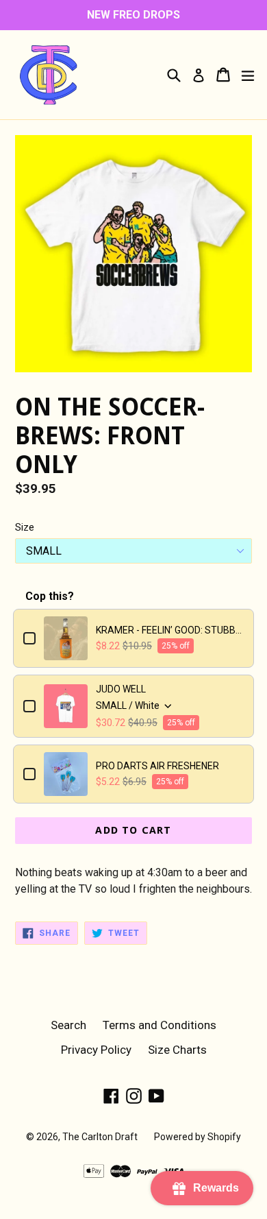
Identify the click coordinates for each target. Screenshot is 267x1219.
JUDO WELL (121, 689)
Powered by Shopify (197, 1136)
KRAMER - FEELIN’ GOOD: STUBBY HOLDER (170, 630)
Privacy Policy (96, 1050)
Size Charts (177, 1050)
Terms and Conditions (159, 1025)
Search (68, 1025)
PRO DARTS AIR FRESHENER (157, 765)
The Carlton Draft (100, 1136)
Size (24, 527)
